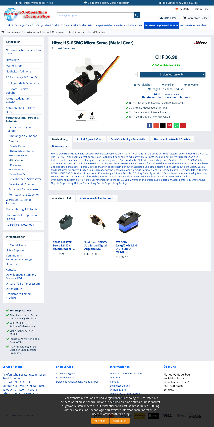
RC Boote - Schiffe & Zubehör (73, 25)
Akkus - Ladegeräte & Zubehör (101, 25)
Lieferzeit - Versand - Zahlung (126, 373)
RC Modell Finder (16, 245)
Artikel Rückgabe (65, 373)
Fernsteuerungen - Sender (20, 129)
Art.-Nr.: (158, 94)
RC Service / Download (20, 224)
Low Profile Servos (18, 155)
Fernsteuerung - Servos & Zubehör (162, 25)
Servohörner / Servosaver (24, 179)
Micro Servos (58, 32)
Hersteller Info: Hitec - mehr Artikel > (166, 97)
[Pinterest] (169, 125)
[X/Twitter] (163, 125)
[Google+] (156, 125)
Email (35, 393)
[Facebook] (149, 125)
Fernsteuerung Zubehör (23, 194)
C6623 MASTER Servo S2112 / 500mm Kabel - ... (64, 245)
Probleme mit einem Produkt (19, 295)
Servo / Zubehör (17, 174)
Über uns (12, 264)
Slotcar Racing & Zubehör (22, 209)
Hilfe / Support (15, 250)
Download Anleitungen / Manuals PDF (21, 276)
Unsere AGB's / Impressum (23, 283)
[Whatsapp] (176, 125)
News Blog (12, 60)
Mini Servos (15, 164)
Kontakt (11, 269)
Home (9, 25)
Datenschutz (14, 289)
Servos (45, 32)
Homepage (2, 31)
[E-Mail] (183, 125)
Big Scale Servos (18, 169)
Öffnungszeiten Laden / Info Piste (23, 52)
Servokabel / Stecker (21, 184)
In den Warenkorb (171, 74)
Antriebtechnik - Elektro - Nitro (129, 25)
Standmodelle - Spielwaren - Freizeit (23, 217)
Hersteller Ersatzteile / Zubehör (172, 139)
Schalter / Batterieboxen (23, 189)
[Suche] (137, 15)
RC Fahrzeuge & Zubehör (23, 25)
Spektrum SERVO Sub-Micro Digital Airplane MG (95, 245)
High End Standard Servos (22, 150)
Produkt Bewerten (63, 48)
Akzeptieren (119, 420)
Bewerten (193, 85)
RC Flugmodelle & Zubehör (47, 25)
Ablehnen (100, 420)
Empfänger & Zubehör (22, 136)
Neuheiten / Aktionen (19, 71)
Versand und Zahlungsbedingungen (20, 257)
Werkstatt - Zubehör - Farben (193, 25)
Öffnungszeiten (118, 389)
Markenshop (14, 65)
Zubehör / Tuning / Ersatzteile (128, 139)
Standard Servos (18, 146)
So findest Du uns (120, 385)
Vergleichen (144, 85)
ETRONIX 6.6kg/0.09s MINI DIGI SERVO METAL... (127, 247)
